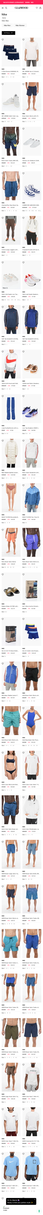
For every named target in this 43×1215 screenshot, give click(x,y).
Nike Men (7, 25)
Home (4, 18)
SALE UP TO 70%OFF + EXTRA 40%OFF (13, 2)
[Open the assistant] (6, 1208)
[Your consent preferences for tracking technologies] (39, 1211)
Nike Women (20, 25)
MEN (32, 2)
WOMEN (27, 2)
